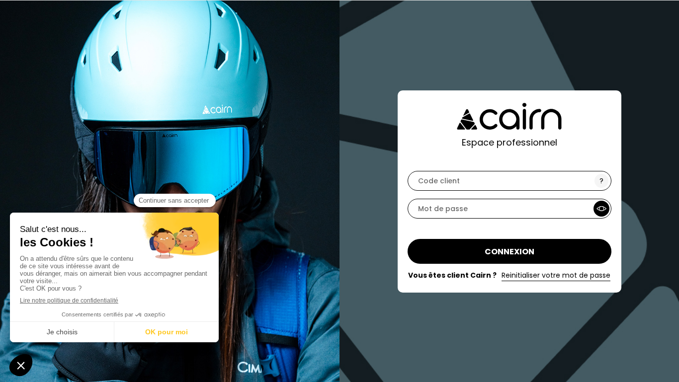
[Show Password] (601, 209)
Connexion (509, 251)
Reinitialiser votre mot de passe (556, 275)
